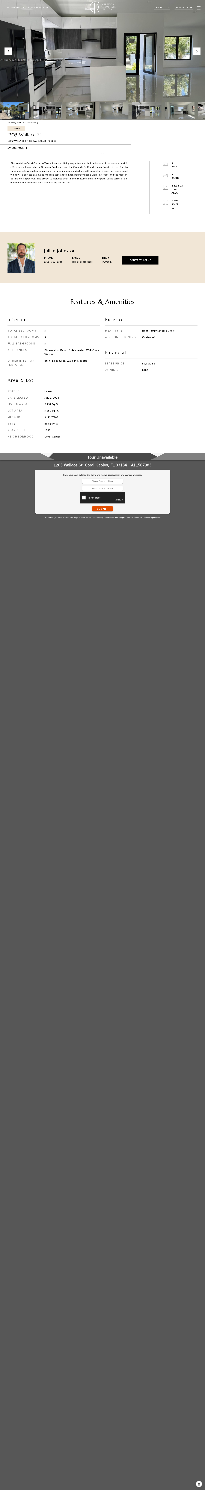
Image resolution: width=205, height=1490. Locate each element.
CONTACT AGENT (140, 260)
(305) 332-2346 (53, 261)
